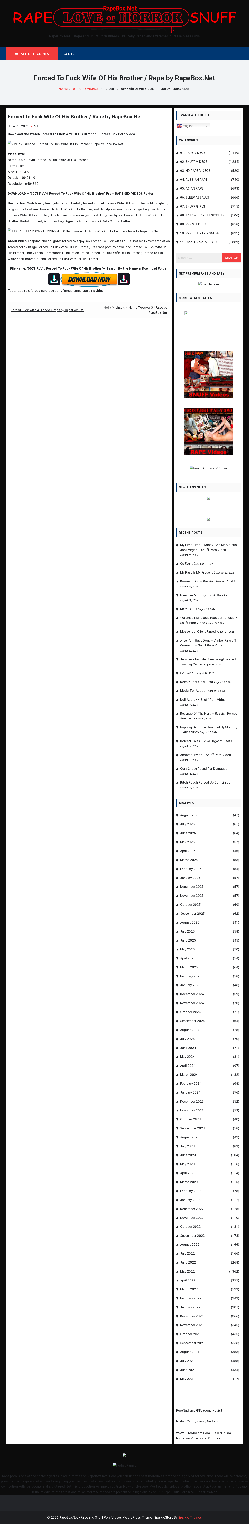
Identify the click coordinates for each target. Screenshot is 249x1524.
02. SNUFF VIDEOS (193, 162)
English (187, 126)
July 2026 (187, 824)
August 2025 (189, 922)
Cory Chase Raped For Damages (203, 769)
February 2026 (190, 869)
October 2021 (190, 1334)
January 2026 (190, 878)
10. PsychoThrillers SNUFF (199, 233)
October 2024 (190, 1012)
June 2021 (188, 1370)
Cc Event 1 (188, 673)
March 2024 (189, 1074)
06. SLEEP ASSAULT (194, 197)
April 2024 (187, 1066)
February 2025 (190, 976)
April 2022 (187, 1280)
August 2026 (189, 815)
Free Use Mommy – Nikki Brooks (203, 595)
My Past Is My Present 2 (198, 572)
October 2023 (190, 1119)
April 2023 (187, 1173)
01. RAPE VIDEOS (192, 153)
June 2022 (188, 1262)
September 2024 (192, 1021)
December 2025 (192, 887)
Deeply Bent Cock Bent (196, 682)
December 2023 (192, 1101)
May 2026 (187, 842)
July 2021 (187, 1361)
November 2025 (192, 896)
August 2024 (189, 1030)
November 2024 (192, 1003)
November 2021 (192, 1325)
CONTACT (71, 54)
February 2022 (190, 1298)
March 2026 (189, 860)
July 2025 (187, 931)
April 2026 (187, 851)
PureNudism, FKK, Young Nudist (199, 1410)
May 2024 (187, 1057)
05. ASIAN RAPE (191, 188)
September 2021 (192, 1343)
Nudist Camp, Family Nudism (197, 1421)
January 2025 (190, 985)
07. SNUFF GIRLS (192, 206)
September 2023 (192, 1128)
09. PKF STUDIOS (193, 224)
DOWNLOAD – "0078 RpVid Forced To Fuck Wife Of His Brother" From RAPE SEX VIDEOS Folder (80, 193)
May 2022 (187, 1271)
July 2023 (187, 1146)
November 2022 (192, 1218)
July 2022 (187, 1253)
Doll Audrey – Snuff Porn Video (203, 700)
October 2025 (190, 905)
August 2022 (189, 1244)
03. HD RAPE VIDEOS (195, 171)
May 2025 (187, 949)
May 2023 (187, 1164)
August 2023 (189, 1137)
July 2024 (187, 1039)
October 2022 (190, 1227)
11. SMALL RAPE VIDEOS (198, 242)
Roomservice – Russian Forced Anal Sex (209, 581)
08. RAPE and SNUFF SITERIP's (202, 215)
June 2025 (188, 940)
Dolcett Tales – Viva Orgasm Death (206, 741)
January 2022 (190, 1307)
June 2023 (188, 1155)
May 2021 (187, 1379)
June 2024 (188, 1048)
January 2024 (190, 1092)
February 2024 (190, 1083)
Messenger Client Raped (198, 631)
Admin (38, 126)
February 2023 (190, 1191)
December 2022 (192, 1209)
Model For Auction (193, 691)
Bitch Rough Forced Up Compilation (206, 782)
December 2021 (192, 1316)
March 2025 (189, 967)
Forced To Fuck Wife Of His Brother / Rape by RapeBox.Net (75, 117)
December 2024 (192, 994)
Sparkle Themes (190, 1517)
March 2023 (189, 1182)
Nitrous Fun (188, 609)
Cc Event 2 (188, 564)
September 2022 (192, 1236)
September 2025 (192, 913)
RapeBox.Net (97, 1476)
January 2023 (190, 1200)
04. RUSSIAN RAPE (193, 179)
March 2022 (189, 1289)
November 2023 (192, 1110)
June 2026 (188, 833)
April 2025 (187, 958)
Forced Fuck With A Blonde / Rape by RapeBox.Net (47, 310)
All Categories (34, 54)
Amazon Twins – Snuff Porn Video (205, 755)
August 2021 (189, 1352)
